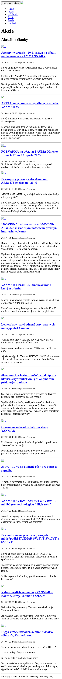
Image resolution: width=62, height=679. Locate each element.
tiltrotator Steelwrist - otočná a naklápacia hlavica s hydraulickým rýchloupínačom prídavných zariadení (28, 379)
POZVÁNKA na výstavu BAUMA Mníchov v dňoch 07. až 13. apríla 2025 (30, 153)
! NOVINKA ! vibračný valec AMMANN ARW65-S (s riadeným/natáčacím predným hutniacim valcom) (29, 228)
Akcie (11, 8)
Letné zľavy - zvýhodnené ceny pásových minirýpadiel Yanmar (28, 326)
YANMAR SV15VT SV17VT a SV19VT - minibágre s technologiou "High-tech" (28, 502)
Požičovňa (13, 14)
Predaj (11, 11)
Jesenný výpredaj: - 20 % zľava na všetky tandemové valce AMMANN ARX (28, 54)
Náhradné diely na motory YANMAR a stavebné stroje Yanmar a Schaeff (27, 594)
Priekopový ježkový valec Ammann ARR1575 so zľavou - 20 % (24, 180)
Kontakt (12, 23)
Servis (11, 20)
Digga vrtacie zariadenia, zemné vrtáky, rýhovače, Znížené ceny (27, 633)
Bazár (11, 17)
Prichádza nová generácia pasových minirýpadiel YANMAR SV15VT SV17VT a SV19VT (30, 538)
